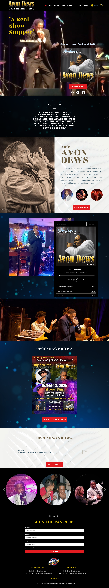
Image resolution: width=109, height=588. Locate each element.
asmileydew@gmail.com (44, 574)
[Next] (99, 116)
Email (26, 541)
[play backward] (4, 489)
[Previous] (9, 116)
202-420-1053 (28, 574)
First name (28, 527)
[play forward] (105, 489)
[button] (101, 5)
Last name (28, 534)
